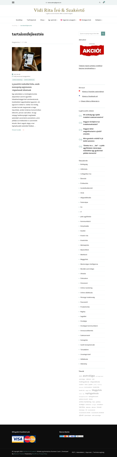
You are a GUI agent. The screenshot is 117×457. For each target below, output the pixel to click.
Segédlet (83, 316)
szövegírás (94, 404)
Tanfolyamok (31, 20)
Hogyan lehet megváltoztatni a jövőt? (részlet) (92, 131)
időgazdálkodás (95, 382)
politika (98, 402)
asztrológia (89, 375)
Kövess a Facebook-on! (90, 96)
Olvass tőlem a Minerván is (90, 101)
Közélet (82, 231)
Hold (93, 379)
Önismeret (84, 283)
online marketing (85, 402)
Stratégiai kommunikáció (89, 326)
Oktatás (83, 274)
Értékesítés (84, 183)
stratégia (82, 404)
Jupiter (90, 384)
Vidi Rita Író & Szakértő (59, 10)
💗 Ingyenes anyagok (67, 20)
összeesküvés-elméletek (97, 412)
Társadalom (84, 350)
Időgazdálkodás (85, 198)
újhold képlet (87, 415)
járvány (95, 384)
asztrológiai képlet (99, 376)
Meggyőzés (84, 259)
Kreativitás (84, 240)
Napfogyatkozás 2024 (83, 396)
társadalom (100, 404)
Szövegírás (84, 340)
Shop (42, 20)
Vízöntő (99, 407)
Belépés (98, 20)
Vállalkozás (84, 359)
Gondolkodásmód (86, 188)
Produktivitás (85, 307)
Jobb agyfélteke (85, 217)
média (80, 393)
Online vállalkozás (29, 79)
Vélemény (83, 364)
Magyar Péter (88, 390)
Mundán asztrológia (87, 269)
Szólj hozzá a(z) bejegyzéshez (22, 76)
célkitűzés (88, 379)
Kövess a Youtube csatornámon (93, 91)
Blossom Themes (19, 454)
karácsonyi (81, 387)
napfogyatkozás (92, 393)
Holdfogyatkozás (84, 382)
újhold (81, 415)
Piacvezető (84, 302)
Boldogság (84, 164)
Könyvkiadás (84, 226)
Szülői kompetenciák (87, 345)
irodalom (81, 384)
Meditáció (83, 255)
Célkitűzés (83, 169)
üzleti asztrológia (96, 415)
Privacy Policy (43, 454)
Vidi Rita (82, 407)
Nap (83, 393)
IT (81, 212)
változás (93, 407)
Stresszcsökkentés (86, 331)
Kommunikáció (85, 221)
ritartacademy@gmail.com (54, 2)
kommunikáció (88, 387)
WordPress (35, 454)
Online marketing (17, 79)
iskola (86, 384)
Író (81, 207)
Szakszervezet (85, 335)
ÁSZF (73, 452)
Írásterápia (84, 202)
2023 (80, 376)
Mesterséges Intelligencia (89, 264)
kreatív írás (82, 390)
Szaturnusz (88, 404)
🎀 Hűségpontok (85, 20)
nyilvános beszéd (83, 399)
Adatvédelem (80, 452)
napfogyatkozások (93, 396)
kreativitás (96, 387)
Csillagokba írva (85, 174)
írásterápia (81, 410)
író (86, 410)
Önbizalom (84, 278)
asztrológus (82, 379)
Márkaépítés (84, 245)
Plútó (93, 402)
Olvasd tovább (16, 130)
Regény (82, 312)
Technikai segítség (98, 452)
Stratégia (83, 321)
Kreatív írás (84, 236)
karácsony (100, 384)
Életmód (83, 178)
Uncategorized (85, 354)
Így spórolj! (52, 20)
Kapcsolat (88, 452)
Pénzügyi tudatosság (87, 297)
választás (88, 407)
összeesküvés (91, 410)
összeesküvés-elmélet (84, 412)
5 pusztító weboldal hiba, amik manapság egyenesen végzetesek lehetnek (26, 87)
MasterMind (84, 250)
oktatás (91, 399)
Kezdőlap (19, 20)
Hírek (82, 193)
